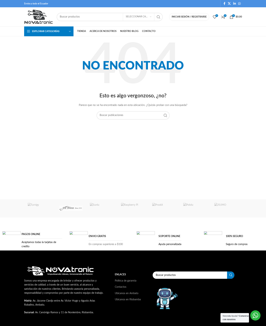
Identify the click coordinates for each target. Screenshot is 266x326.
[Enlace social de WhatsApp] (239, 3)
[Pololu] (195, 208)
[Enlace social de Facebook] (224, 3)
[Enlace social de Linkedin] (234, 3)
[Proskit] (164, 208)
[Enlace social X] (229, 3)
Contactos (120, 287)
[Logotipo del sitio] (38, 16)
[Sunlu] (101, 208)
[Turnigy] (39, 208)
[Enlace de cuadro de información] (32, 240)
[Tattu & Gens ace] (70, 208)
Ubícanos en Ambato (126, 293)
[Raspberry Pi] (132, 208)
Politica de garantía (125, 281)
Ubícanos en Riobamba (128, 299)
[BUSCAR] (158, 17)
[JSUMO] (226, 208)
